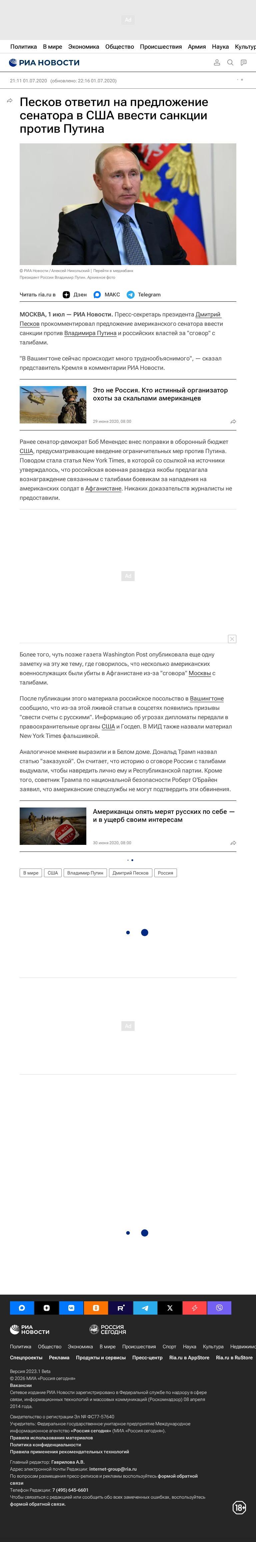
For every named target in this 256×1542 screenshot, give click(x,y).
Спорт (169, 1347)
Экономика (80, 1347)
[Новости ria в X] (170, 1308)
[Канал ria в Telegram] (145, 1308)
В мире (30, 873)
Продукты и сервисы (101, 1358)
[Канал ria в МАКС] (22, 1308)
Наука (189, 1347)
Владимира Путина (90, 332)
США (26, 450)
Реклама (59, 1358)
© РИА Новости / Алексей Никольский (55, 270)
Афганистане (103, 488)
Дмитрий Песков (131, 873)
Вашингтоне (207, 698)
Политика (20, 1347)
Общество (49, 1347)
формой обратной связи (37, 1504)
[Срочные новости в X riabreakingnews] (195, 1308)
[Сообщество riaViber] (219, 1308)
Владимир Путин (85, 873)
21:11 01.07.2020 (28, 80)
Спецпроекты (26, 1358)
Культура (213, 1347)
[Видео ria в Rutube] (121, 1308)
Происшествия (139, 1347)
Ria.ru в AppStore (189, 1358)
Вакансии (21, 1385)
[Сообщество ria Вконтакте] (71, 1308)
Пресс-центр (147, 1358)
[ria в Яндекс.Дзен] (47, 1308)
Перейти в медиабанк (113, 270)
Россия (165, 873)
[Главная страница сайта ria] (43, 62)
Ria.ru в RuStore (234, 1358)
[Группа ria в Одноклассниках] (96, 1308)
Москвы (200, 672)
